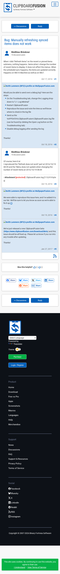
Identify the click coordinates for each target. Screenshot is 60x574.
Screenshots (14, 406)
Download (13, 392)
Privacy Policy (14, 463)
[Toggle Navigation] (54, 4)
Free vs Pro (13, 396)
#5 (55, 249)
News (11, 445)
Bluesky (14, 493)
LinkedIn (15, 502)
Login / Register (17, 365)
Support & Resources (18, 459)
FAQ (10, 454)
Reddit (14, 507)
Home (11, 387)
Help (10, 420)
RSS (13, 512)
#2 (55, 144)
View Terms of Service (36, 567)
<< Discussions (20, 26)
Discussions (14, 449)
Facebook (15, 488)
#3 (55, 184)
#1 (55, 79)
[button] (23, 8)
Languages (13, 415)
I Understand (19, 567)
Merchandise (14, 424)
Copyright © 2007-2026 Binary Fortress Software (30, 533)
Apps (10, 401)
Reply (40, 26)
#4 (55, 215)
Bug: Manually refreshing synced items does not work (26, 42)
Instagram (15, 516)
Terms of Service (16, 468)
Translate (18, 344)
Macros (11, 410)
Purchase (17, 357)
